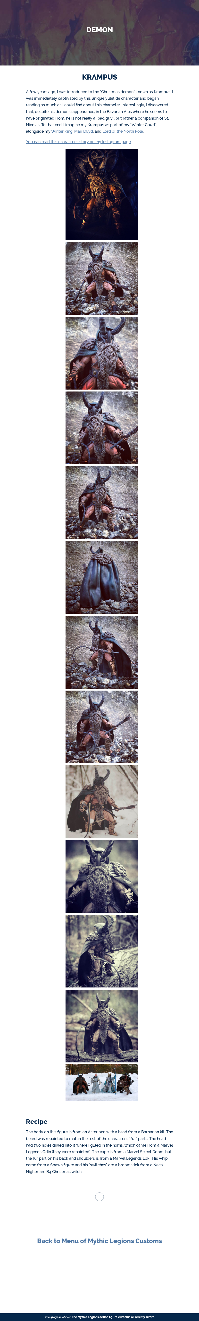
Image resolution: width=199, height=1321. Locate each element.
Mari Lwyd (83, 131)
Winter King (62, 131)
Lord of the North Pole (122, 131)
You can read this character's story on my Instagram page (78, 141)
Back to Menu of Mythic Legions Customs (99, 1241)
